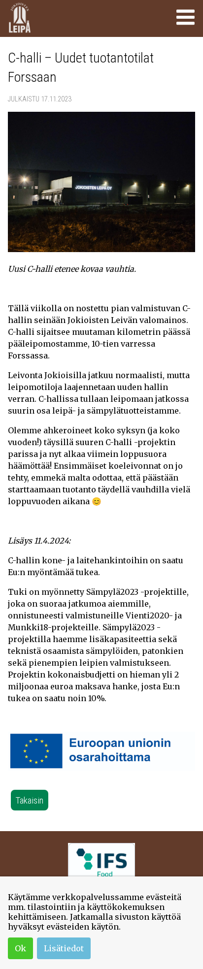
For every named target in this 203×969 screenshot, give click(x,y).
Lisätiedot (64, 948)
